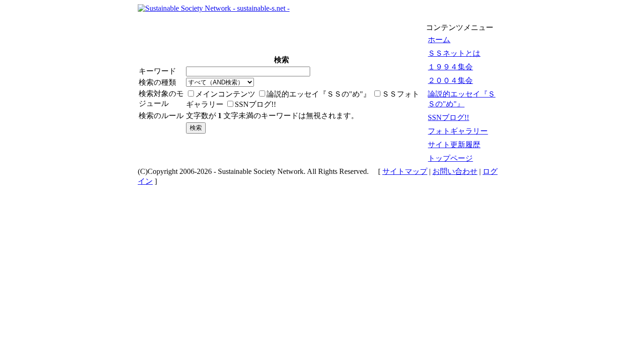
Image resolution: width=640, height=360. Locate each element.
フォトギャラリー (458, 131)
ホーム (439, 40)
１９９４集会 (450, 67)
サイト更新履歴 (454, 145)
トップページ (450, 158)
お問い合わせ (454, 171)
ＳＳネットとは (454, 53)
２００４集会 (450, 80)
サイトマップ (404, 171)
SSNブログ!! (448, 117)
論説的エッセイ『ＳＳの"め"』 (461, 99)
